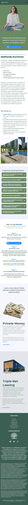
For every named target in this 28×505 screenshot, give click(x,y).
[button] (26, 2)
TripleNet (14, 424)
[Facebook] (14, 441)
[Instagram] (18, 441)
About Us (14, 420)
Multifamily (14, 422)
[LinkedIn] (10, 441)
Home (14, 419)
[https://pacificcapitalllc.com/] (4, 2)
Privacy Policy (9, 501)
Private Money (14, 426)
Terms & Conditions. (17, 501)
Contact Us (14, 427)
